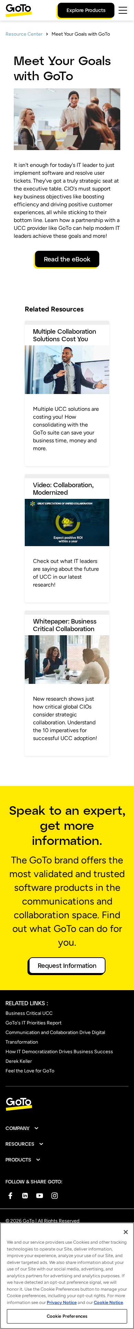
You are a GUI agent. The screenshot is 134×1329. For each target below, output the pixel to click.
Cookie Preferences (67, 1316)
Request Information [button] (67, 965)
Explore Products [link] (86, 10)
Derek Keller (18, 1061)
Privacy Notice (62, 1302)
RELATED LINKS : (26, 1003)
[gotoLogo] (18, 10)
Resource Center (24, 34)
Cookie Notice (108, 1302)
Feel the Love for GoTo (29, 1071)
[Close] (125, 1232)
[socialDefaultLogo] (10, 1195)
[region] (67, 1275)
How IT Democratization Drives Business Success (59, 1052)
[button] (22, 1128)
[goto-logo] (67, 1104)
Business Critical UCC (29, 1013)
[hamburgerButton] (123, 10)
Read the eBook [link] (67, 259)
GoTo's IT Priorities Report (33, 1023)
